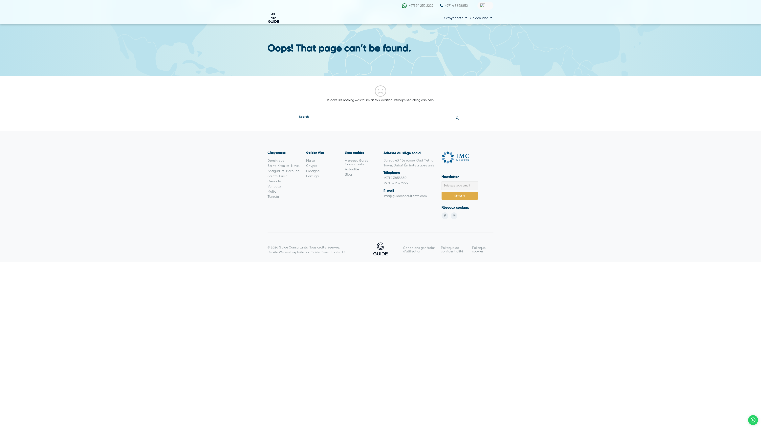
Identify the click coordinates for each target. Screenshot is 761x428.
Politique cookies (479, 249)
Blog (348, 174)
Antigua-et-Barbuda (283, 171)
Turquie (273, 196)
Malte (272, 191)
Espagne (312, 171)
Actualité (352, 169)
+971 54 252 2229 (421, 5)
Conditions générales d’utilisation (419, 249)
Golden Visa (479, 18)
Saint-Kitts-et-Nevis (283, 165)
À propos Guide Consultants (356, 162)
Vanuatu (274, 186)
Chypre (311, 165)
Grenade (274, 181)
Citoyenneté (453, 18)
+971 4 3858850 (456, 5)
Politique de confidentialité (452, 249)
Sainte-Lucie (277, 176)
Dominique (276, 160)
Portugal (312, 176)
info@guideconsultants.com (405, 196)
